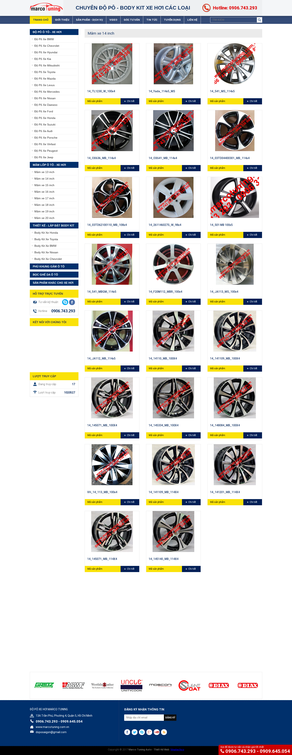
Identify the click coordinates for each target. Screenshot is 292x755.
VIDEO (113, 19)
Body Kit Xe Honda (46, 232)
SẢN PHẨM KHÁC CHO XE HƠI (53, 282)
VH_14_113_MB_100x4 (102, 492)
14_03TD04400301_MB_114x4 (229, 158)
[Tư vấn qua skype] (65, 302)
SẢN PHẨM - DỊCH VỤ (89, 19)
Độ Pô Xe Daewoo (45, 104)
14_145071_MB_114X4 (102, 559)
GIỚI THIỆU (62, 19)
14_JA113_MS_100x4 (224, 291)
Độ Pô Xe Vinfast (45, 144)
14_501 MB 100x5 (221, 224)
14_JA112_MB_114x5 (101, 358)
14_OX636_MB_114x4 (101, 158)
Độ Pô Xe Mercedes (47, 91)
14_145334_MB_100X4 (163, 425)
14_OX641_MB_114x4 (163, 158)
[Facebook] (127, 732)
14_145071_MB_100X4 (102, 425)
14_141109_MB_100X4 (225, 358)
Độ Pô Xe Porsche (45, 137)
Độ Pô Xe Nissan (45, 98)
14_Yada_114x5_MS (162, 91)
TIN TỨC (151, 19)
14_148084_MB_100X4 (225, 425)
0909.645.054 (275, 751)
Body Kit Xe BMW (45, 245)
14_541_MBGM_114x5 (101, 291)
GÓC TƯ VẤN (132, 19)
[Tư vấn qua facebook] (72, 302)
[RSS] (164, 732)
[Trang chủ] (46, 7)
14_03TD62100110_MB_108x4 (107, 224)
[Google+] (149, 732)
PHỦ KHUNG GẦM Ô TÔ (49, 266)
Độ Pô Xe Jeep (43, 157)
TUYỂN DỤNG (172, 19)
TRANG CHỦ (40, 19)
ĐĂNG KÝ (170, 717)
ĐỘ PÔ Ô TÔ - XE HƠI (47, 32)
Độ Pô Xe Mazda (45, 78)
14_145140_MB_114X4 (163, 559)
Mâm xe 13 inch (44, 172)
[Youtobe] (157, 732)
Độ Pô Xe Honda (44, 118)
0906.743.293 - (242, 751)
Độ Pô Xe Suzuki (44, 124)
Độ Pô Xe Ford (43, 111)
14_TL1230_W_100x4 (101, 91)
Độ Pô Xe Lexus (44, 85)
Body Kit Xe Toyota (46, 239)
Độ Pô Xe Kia (42, 58)
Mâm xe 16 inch (44, 191)
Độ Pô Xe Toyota (44, 72)
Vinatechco (177, 749)
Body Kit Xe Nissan (46, 252)
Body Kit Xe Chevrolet (48, 258)
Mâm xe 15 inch (44, 185)
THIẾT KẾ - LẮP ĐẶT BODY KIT (53, 225)
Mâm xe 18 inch (44, 204)
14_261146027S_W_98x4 (165, 224)
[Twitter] (134, 732)
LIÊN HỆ (192, 19)
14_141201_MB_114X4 (225, 492)
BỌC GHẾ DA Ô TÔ (45, 274)
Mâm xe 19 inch (44, 211)
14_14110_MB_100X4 (163, 358)
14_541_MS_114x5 (222, 91)
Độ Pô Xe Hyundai (45, 52)
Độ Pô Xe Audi (43, 131)
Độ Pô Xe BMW (44, 39)
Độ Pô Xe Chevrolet (46, 45)
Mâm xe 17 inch (44, 198)
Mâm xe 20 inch (44, 218)
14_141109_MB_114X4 (163, 492)
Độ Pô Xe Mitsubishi (47, 65)
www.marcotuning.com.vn (52, 727)
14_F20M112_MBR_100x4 (165, 291)
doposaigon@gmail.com (51, 732)
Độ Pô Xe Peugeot (46, 150)
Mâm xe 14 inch (44, 178)
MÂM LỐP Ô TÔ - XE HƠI (49, 164)
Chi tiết (130, 101)
